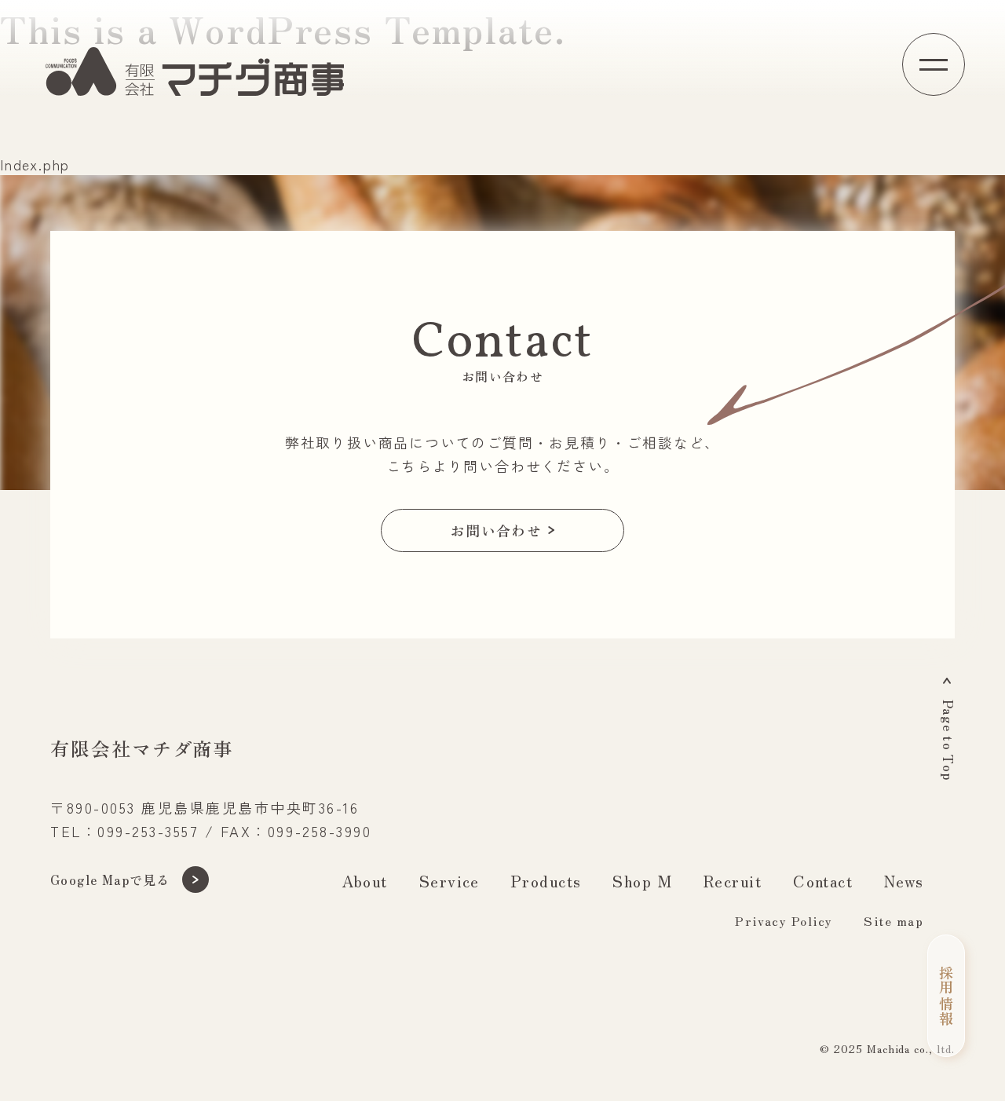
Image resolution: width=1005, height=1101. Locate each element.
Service (449, 880)
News (903, 880)
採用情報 (946, 995)
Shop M (642, 880)
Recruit (733, 880)
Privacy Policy (783, 920)
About (365, 880)
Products (546, 880)
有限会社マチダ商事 (141, 748)
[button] (933, 64)
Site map (893, 920)
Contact (823, 880)
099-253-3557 (148, 831)
